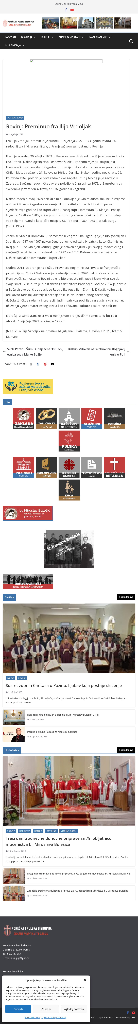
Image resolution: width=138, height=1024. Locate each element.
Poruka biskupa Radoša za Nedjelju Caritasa (52, 731)
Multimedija (13, 45)
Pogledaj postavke (74, 1009)
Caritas (10, 678)
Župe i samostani (69, 37)
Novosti (10, 37)
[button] (85, 980)
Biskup (45, 37)
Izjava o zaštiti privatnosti (54, 1017)
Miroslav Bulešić (68, 831)
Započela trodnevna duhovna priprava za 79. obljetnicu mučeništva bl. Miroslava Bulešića (78, 890)
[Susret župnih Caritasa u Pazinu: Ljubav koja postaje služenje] (69, 638)
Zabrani (46, 1009)
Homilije (38, 831)
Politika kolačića (32, 1017)
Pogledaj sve (126, 596)
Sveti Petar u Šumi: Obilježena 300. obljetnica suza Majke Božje (35, 351)
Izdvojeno (51, 831)
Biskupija (26, 37)
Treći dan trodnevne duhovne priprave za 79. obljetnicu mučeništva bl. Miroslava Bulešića (59, 841)
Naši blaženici (98, 37)
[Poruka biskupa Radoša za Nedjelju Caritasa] (14, 734)
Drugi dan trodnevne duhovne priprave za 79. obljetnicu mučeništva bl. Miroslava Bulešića (78, 873)
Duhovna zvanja (15, 118)
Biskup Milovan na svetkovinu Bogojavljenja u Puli (96, 351)
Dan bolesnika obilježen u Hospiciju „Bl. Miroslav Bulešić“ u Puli (63, 714)
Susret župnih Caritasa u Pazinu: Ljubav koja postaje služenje (64, 685)
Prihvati (18, 1009)
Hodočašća (24, 831)
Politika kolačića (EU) (125, 1017)
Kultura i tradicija (13, 971)
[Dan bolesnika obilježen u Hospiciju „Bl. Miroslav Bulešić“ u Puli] (14, 717)
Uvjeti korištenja (105, 1017)
